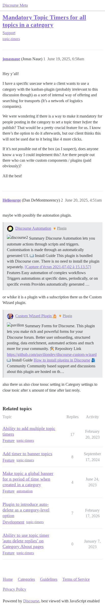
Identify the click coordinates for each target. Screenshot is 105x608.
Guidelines (48, 579)
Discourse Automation (33, 228)
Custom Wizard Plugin (34, 316)
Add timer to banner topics (27, 453)
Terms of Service (76, 579)
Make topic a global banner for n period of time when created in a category (28, 479)
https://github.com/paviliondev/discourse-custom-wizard (52, 354)
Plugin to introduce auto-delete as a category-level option (26, 510)
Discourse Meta (15, 5)
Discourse (31, 601)
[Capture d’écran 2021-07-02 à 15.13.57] (58, 267)
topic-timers (11, 39)
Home (8, 579)
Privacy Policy (14, 589)
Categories (26, 579)
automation (25, 491)
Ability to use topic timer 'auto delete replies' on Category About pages (26, 541)
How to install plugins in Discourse (62, 360)
